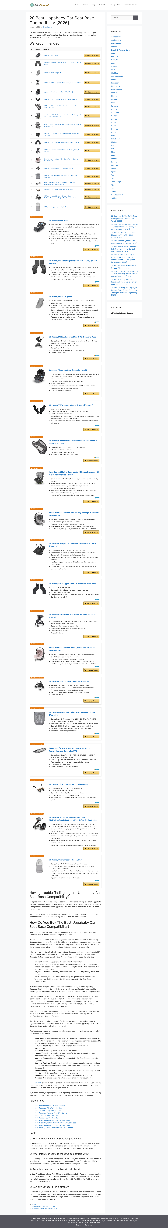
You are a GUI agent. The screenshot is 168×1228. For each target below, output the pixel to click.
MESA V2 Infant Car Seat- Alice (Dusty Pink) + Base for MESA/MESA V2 (72, 649)
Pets (113, 155)
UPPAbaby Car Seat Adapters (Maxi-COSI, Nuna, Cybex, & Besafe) (73, 262)
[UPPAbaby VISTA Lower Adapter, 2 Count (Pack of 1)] (38, 99)
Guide (113, 122)
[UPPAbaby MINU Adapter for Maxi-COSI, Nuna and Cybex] (38, 83)
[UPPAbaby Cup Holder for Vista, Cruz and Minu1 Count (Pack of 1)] (38, 176)
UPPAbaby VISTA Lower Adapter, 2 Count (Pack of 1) (60, 99)
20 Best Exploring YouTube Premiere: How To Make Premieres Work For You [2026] (124, 282)
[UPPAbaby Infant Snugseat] (38, 73)
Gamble (114, 109)
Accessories (116, 37)
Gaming (114, 119)
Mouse (113, 152)
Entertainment (116, 89)
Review (85, 5)
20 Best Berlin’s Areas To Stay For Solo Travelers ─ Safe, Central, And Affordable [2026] (124, 249)
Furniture (114, 106)
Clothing (114, 73)
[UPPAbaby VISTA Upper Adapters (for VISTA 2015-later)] (38, 142)
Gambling (115, 113)
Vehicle (114, 198)
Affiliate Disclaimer (130, 5)
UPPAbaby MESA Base (50, 55)
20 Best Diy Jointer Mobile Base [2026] (44, 1208)
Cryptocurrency (117, 76)
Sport (113, 172)
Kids (113, 136)
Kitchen (114, 142)
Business (114, 57)
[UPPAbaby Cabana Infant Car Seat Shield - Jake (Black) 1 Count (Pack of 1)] (38, 107)
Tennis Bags (116, 182)
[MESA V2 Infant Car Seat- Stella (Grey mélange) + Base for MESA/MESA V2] (38, 125)
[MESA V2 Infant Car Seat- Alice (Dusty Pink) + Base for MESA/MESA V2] (38, 160)
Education (115, 83)
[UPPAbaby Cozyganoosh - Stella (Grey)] (38, 207)
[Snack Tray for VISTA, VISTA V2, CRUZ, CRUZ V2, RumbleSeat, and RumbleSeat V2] (38, 183)
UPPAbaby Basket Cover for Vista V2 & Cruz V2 (58, 168)
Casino (114, 66)
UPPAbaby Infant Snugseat (52, 73)
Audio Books (116, 43)
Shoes (113, 168)
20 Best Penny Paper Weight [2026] (43, 1206)
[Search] (135, 17)
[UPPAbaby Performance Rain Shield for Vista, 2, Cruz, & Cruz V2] (38, 150)
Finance (114, 96)
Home (77, 5)
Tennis (113, 178)
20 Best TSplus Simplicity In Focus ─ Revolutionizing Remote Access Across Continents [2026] (124, 273)
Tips (113, 185)
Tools (113, 188)
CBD (113, 70)
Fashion (114, 93)
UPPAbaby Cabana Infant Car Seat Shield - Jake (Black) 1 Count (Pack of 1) (73, 442)
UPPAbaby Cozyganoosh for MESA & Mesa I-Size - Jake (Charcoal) (72, 544)
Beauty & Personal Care (120, 50)
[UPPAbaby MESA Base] (38, 55)
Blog (93, 5)
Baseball (114, 47)
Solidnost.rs (88, 1225)
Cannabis (115, 60)
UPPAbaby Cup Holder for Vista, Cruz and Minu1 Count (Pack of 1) (72, 713)
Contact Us (102, 5)
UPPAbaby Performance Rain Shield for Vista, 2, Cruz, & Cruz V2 (72, 616)
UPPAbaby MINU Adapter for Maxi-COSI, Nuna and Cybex (62, 83)
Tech (113, 175)
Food (113, 103)
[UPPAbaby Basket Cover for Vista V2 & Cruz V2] (38, 168)
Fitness (114, 99)
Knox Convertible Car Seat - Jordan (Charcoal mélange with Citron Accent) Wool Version (74, 473)
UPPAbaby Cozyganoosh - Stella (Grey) (56, 207)
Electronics (115, 86)
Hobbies (114, 129)
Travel (113, 192)
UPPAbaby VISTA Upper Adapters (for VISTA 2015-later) (61, 142)
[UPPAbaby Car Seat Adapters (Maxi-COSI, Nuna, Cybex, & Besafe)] (38, 64)
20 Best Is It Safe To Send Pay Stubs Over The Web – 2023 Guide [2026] (123, 235)
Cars (113, 63)
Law (113, 145)
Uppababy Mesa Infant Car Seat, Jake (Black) (58, 92)
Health (113, 126)
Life (112, 149)
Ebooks (114, 80)
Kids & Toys (115, 139)
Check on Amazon (93, 55)
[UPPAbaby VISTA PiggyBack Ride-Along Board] (38, 189)
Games (114, 116)
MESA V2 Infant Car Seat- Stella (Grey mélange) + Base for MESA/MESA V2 (73, 514)
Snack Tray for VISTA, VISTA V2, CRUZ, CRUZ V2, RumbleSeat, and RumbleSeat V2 (69, 749)
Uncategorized (117, 195)
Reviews (34, 1204)
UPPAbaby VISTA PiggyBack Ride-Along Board (58, 189)
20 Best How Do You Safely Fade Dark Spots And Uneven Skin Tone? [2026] (124, 218)
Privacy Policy (115, 5)
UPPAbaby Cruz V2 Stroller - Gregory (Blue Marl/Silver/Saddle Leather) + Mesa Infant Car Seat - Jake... (74, 818)
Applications (116, 40)
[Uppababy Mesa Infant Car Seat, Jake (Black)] (38, 92)
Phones (114, 159)
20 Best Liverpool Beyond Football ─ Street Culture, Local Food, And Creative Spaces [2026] (124, 226)
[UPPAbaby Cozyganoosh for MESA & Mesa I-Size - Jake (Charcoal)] (38, 134)
